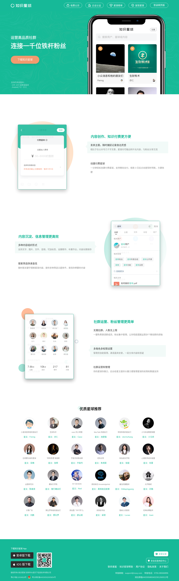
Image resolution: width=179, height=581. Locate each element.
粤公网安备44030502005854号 (44, 577)
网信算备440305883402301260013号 (151, 577)
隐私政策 (152, 567)
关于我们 (163, 567)
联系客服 (112, 567)
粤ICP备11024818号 (18, 577)
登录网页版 (159, 5)
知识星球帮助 (126, 567)
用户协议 (140, 567)
